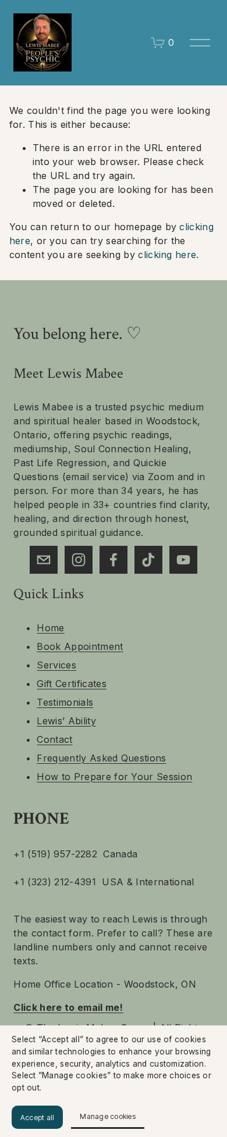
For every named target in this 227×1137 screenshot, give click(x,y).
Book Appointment (80, 646)
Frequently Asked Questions (101, 758)
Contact (54, 739)
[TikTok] (148, 560)
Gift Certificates (71, 683)
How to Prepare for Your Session (114, 776)
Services (56, 665)
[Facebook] (113, 560)
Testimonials (65, 702)
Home (50, 628)
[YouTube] (183, 560)
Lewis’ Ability (66, 721)
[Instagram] (79, 560)
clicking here (167, 254)
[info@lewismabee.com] (44, 560)
